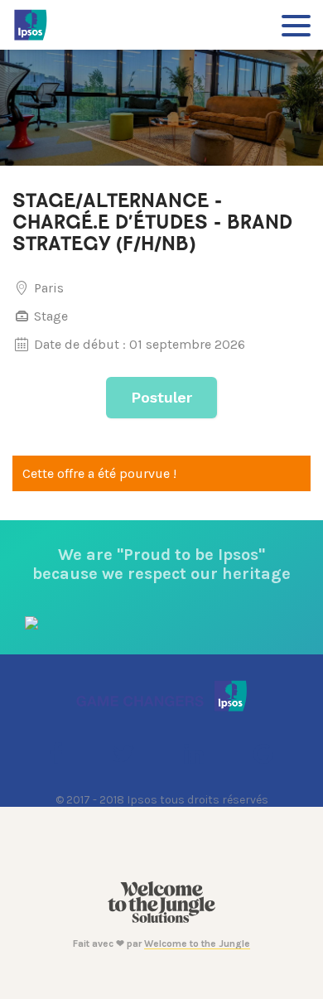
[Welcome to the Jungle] (161, 919)
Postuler (161, 397)
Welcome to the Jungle (197, 943)
